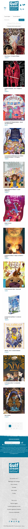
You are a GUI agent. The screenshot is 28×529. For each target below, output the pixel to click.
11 (15, 426)
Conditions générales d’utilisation (14, 509)
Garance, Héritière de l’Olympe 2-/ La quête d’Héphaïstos (12, 190)
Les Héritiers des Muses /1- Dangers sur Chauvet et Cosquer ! (14, 256)
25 (16, 428)
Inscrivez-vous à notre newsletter (14, 439)
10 (12, 426)
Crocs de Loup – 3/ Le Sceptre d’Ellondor (12, 56)
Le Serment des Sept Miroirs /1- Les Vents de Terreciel (13, 317)
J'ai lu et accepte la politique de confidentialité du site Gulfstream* (15, 444)
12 (18, 426)
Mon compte (14, 490)
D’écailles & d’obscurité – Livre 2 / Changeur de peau (13, 89)
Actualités (14, 487)
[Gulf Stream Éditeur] (14, 6)
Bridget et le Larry (8, 223)
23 (11, 428)
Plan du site (14, 500)
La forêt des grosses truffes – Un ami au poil (13, 289)
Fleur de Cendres (8, 415)
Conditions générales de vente (14, 506)
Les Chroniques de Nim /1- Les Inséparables (12, 383)
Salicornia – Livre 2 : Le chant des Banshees (12, 350)
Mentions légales (14, 503)
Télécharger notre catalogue (14, 481)
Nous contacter (14, 484)
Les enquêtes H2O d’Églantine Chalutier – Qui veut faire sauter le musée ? (14, 122)
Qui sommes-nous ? (14, 478)
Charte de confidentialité (14, 512)
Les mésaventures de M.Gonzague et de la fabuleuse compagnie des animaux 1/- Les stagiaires (14, 156)
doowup (23, 526)
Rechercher (21, 19)
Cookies (14, 493)
